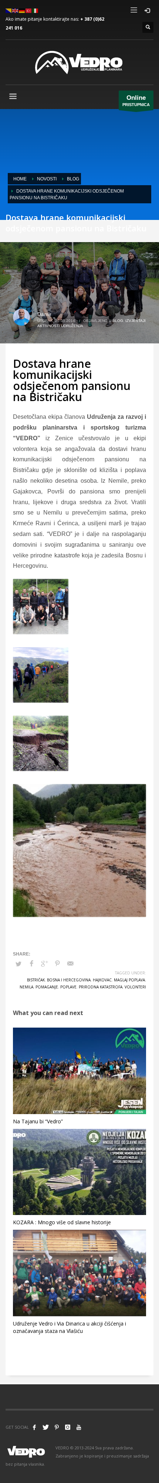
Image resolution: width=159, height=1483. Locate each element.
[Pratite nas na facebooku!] (34, 1427)
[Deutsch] (22, 10)
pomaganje (46, 987)
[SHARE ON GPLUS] (44, 963)
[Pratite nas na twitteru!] (45, 1427)
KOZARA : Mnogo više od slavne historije (62, 1222)
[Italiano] (35, 10)
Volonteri (135, 987)
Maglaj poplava (129, 980)
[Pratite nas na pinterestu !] (56, 1427)
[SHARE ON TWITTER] (18, 964)
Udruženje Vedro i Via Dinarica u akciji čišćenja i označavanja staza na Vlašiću (69, 1327)
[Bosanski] (9, 10)
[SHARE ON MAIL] (70, 963)
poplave (68, 987)
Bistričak (36, 980)
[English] (15, 10)
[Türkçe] (29, 10)
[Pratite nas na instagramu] (67, 1427)
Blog (117, 321)
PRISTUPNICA (136, 100)
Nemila (26, 987)
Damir (44, 314)
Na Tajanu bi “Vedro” (38, 1121)
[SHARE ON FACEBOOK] (31, 963)
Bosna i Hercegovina (69, 980)
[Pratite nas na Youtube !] (78, 1427)
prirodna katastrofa (100, 987)
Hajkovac (102, 980)
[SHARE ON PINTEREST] (57, 963)
